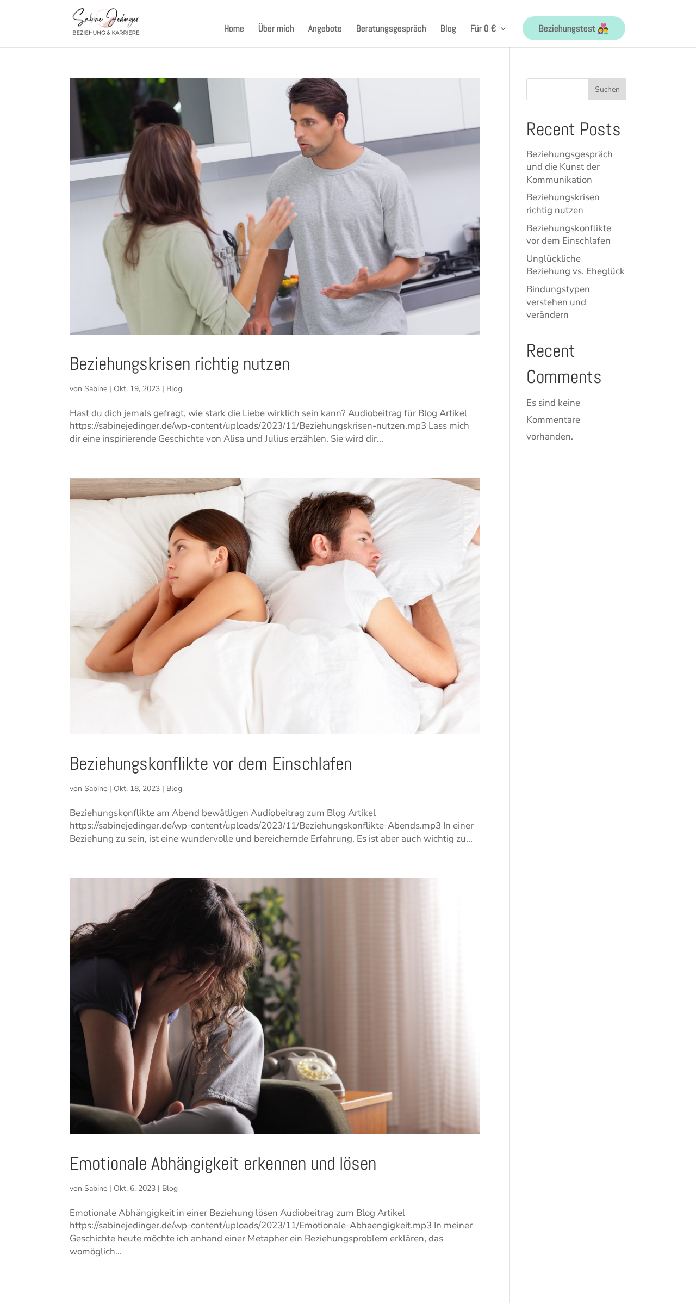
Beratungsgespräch (391, 29)
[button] (24, 1280)
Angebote (325, 29)
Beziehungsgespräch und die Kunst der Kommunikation (569, 167)
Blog (448, 29)
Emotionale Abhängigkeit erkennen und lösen (223, 1163)
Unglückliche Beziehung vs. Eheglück (575, 265)
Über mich (276, 29)
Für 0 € (483, 29)
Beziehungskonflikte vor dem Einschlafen (211, 763)
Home (234, 29)
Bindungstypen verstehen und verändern (558, 302)
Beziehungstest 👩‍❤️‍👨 (574, 28)
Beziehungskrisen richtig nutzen (180, 363)
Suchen (607, 89)
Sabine (95, 389)
